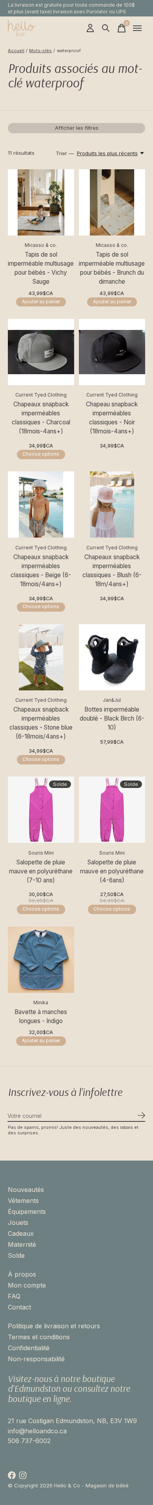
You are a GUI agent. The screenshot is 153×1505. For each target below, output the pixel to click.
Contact (19, 1307)
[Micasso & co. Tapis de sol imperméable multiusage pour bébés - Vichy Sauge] (41, 202)
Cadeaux (21, 1233)
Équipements (27, 1211)
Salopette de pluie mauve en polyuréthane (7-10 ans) (41, 871)
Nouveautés (26, 1189)
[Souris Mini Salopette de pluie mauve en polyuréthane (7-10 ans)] (41, 810)
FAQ (14, 1296)
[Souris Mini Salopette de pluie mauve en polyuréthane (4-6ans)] (112, 810)
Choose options (40, 454)
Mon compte (27, 1285)
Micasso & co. (41, 245)
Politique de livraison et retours (54, 1326)
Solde (16, 1255)
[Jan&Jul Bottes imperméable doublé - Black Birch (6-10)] (112, 657)
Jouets (18, 1222)
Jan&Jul (112, 700)
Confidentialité (28, 1348)
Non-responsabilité (36, 1359)
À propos (22, 1274)
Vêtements (23, 1200)
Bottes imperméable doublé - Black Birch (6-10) (112, 718)
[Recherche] (106, 28)
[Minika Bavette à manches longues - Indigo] (41, 960)
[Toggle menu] (137, 28)
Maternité (22, 1244)
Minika (40, 1002)
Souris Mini (41, 853)
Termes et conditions (39, 1337)
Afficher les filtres (76, 128)
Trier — (65, 153)
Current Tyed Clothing (41, 395)
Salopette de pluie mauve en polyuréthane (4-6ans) (112, 871)
